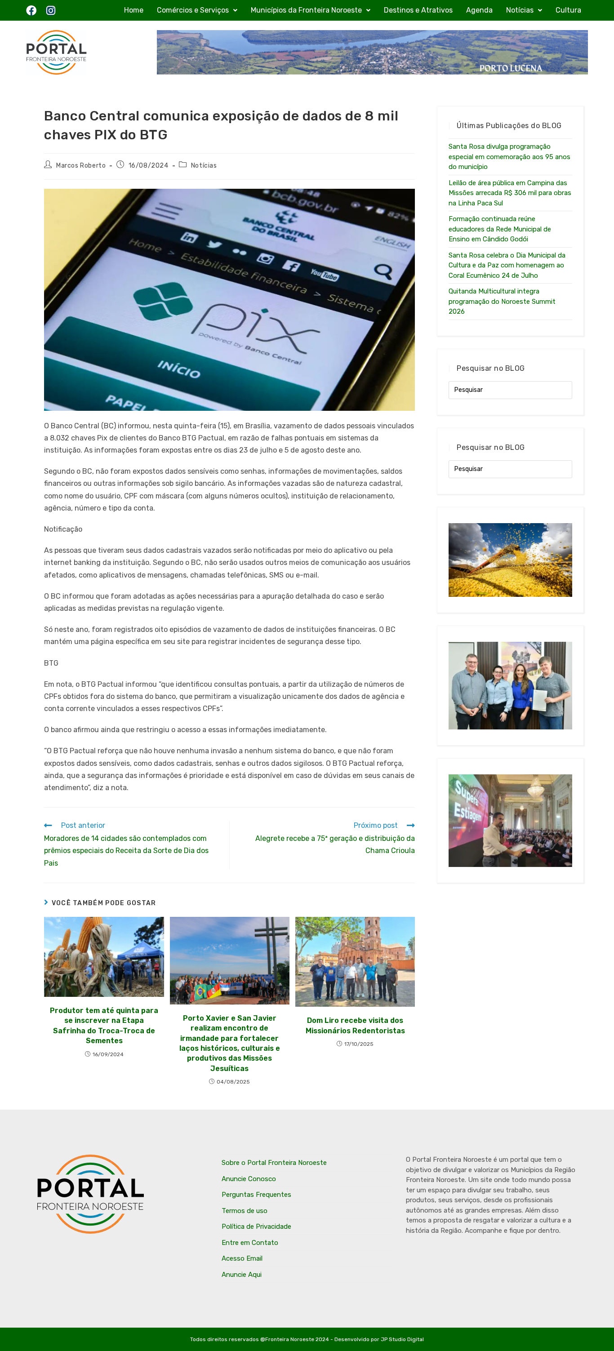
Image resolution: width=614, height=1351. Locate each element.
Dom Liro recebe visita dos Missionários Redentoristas (355, 1025)
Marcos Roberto (81, 165)
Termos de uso (244, 1211)
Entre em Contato (250, 1243)
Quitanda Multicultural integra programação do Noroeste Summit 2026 (502, 301)
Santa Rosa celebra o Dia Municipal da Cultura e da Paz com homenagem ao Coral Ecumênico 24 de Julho (507, 265)
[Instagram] (50, 10)
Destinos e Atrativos (418, 10)
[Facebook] (31, 10)
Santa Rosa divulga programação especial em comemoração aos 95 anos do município (509, 156)
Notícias (520, 10)
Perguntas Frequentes (256, 1195)
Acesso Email (242, 1258)
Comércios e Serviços (193, 10)
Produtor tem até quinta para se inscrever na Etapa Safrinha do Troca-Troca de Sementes (104, 1025)
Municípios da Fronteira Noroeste (306, 10)
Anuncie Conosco (249, 1179)
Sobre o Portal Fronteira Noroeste (274, 1163)
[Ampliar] (403, 200)
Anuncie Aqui (242, 1275)
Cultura (568, 10)
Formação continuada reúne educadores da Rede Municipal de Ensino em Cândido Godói (500, 229)
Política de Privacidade (256, 1226)
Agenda (479, 10)
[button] (197, 10)
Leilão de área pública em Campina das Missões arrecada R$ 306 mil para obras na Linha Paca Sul (510, 193)
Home (133, 10)
